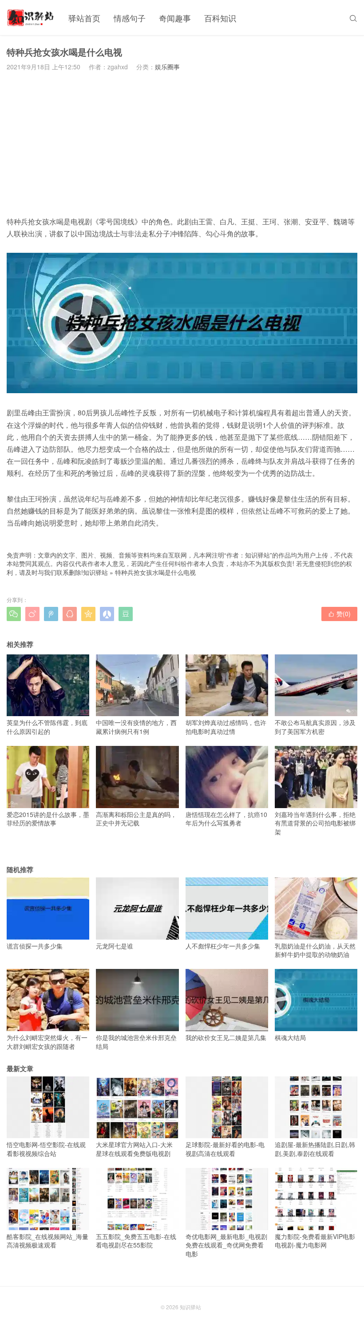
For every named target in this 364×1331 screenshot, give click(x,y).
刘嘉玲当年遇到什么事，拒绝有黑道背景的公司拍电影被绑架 (315, 823)
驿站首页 (84, 18)
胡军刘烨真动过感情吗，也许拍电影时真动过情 (226, 727)
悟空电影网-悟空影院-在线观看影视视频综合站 (46, 1149)
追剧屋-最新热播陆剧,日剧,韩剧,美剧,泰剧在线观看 (315, 1149)
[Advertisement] (182, 143)
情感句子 (130, 18)
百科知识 (220, 18)
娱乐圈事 (167, 66)
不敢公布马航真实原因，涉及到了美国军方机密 (315, 727)
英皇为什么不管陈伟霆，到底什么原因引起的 (47, 727)
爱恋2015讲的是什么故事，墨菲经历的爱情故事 (48, 818)
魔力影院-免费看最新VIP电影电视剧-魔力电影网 (315, 1240)
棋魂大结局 (290, 1037)
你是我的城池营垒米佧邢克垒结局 (136, 1041)
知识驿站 (95, 572)
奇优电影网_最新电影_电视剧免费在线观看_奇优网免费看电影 (226, 1245)
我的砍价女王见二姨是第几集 (226, 1037)
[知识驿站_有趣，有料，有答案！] (31, 18)
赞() (339, 613)
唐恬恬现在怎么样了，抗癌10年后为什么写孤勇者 (226, 818)
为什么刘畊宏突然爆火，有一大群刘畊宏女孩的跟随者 (47, 1041)
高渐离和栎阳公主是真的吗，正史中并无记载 (136, 818)
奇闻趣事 (175, 18)
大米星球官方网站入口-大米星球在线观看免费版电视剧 (134, 1149)
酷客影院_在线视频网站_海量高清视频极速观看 (47, 1240)
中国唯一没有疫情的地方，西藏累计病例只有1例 (136, 727)
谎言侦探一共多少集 (35, 945)
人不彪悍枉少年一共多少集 (223, 945)
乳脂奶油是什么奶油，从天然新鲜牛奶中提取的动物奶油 (315, 950)
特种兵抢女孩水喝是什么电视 (155, 572)
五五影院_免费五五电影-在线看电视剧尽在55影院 (136, 1240)
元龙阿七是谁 (114, 945)
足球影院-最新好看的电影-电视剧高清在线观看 (225, 1149)
